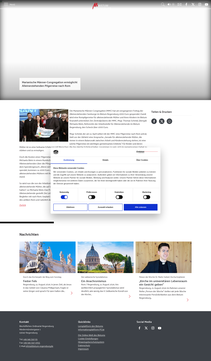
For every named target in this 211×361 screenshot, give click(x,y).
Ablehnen (70, 207)
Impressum (83, 348)
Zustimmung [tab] (68, 160)
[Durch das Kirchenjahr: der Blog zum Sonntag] (47, 257)
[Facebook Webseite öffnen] (186, 4)
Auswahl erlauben (105, 207)
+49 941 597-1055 (31, 342)
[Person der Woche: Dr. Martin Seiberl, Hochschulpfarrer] (164, 257)
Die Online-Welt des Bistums (91, 335)
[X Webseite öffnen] (193, 4)
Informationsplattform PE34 (91, 329)
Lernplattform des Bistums (90, 326)
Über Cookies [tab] (142, 160)
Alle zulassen (140, 207)
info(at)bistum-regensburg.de (39, 346)
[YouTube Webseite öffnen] (206, 4)
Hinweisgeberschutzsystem (91, 342)
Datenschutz (84, 345)
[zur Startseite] (89, 6)
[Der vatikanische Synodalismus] (106, 257)
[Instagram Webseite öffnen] (199, 4)
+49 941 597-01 (30, 339)
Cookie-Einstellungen (88, 338)
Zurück (22, 205)
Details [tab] (106, 160)
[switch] (91, 197)
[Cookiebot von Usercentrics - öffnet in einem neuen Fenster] (147, 152)
